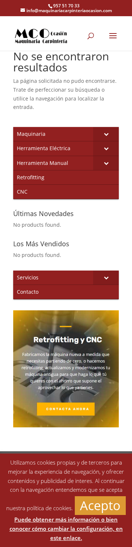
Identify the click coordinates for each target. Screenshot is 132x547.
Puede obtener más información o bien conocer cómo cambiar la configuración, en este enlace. (66, 528)
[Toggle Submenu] (106, 134)
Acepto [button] (100, 505)
